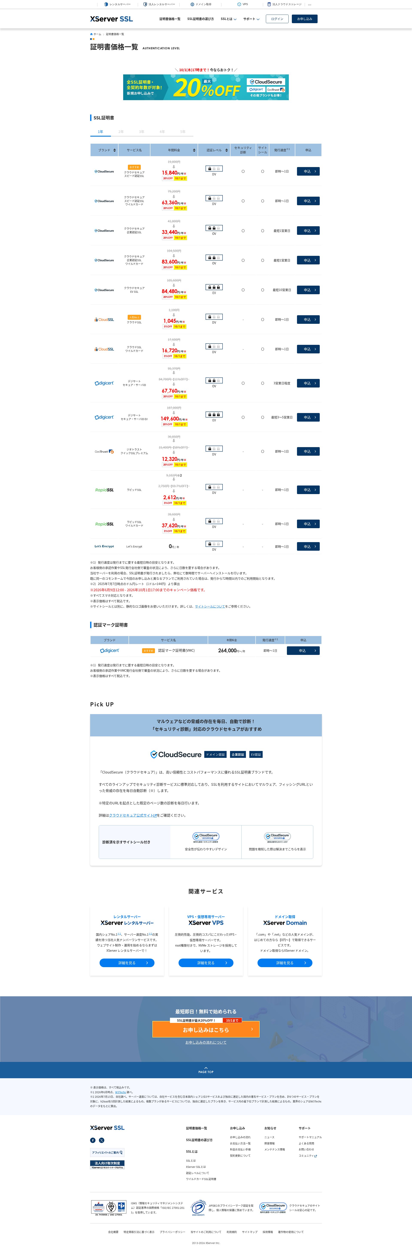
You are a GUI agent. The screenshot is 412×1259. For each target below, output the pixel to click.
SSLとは (191, 1160)
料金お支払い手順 (240, 1149)
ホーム (97, 34)
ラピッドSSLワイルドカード (134, 523)
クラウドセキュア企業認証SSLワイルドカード (134, 260)
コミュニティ (306, 1155)
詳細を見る (127, 962)
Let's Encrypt (134, 546)
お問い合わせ (306, 1149)
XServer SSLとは (196, 1167)
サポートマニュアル (310, 1137)
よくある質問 (306, 1143)
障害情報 (269, 1143)
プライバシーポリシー (172, 1232)
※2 (150, 933)
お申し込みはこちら (206, 1029)
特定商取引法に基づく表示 (139, 1232)
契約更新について (240, 1155)
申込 (307, 171)
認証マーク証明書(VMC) (176, 650)
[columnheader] (104, 150)
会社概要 (113, 1232)
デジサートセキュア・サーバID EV (134, 417)
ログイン (277, 19)
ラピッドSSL (134, 490)
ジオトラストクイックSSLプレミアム (134, 451)
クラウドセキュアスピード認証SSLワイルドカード (134, 200)
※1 (119, 933)
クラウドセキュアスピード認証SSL (134, 174)
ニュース (269, 1137)
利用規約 (232, 1232)
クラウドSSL (134, 322)
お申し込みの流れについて (206, 1042)
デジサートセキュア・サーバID (134, 383)
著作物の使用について (291, 1232)
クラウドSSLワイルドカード (134, 349)
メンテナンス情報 (274, 1149)
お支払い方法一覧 (240, 1143)
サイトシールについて (210, 606)
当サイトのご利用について (206, 1232)
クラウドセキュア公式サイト (131, 815)
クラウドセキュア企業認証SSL (134, 230)
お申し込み (304, 19)
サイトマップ (250, 1232)
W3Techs (120, 1092)
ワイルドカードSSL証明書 (201, 1179)
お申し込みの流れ (240, 1137)
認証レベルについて (197, 1173)
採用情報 (268, 1232)
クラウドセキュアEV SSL (134, 289)
